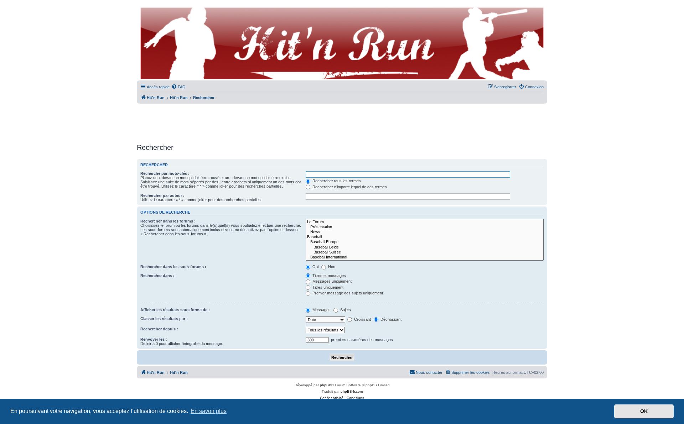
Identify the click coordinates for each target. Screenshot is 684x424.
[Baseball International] (424, 257)
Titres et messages (328, 275)
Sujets (345, 310)
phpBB (325, 385)
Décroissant (390, 319)
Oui (314, 267)
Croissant (362, 319)
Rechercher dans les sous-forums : (173, 267)
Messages (321, 310)
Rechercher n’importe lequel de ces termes (349, 187)
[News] (424, 232)
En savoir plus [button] (209, 411)
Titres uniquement (327, 287)
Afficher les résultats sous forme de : (175, 310)
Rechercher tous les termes (336, 181)
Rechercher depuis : (159, 329)
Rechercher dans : (157, 275)
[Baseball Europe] (424, 242)
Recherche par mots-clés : (165, 173)
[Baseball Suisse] (424, 252)
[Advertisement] (342, 121)
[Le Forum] (424, 222)
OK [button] (644, 411)
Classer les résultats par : (164, 318)
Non (331, 267)
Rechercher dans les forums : (168, 221)
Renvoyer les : (153, 339)
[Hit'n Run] (143, 8)
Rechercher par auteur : (162, 195)
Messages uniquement (331, 281)
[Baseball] (424, 237)
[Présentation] (424, 227)
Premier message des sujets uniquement (347, 293)
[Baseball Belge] (424, 247)
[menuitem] (178, 87)
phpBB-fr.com (352, 391)
